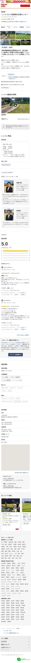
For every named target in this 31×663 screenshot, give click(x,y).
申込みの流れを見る (23, 119)
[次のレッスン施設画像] (29, 515)
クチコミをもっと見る (22, 335)
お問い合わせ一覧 (11, 654)
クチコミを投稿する (15, 354)
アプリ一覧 (3, 654)
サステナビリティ (19, 654)
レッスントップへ (25, 5)
